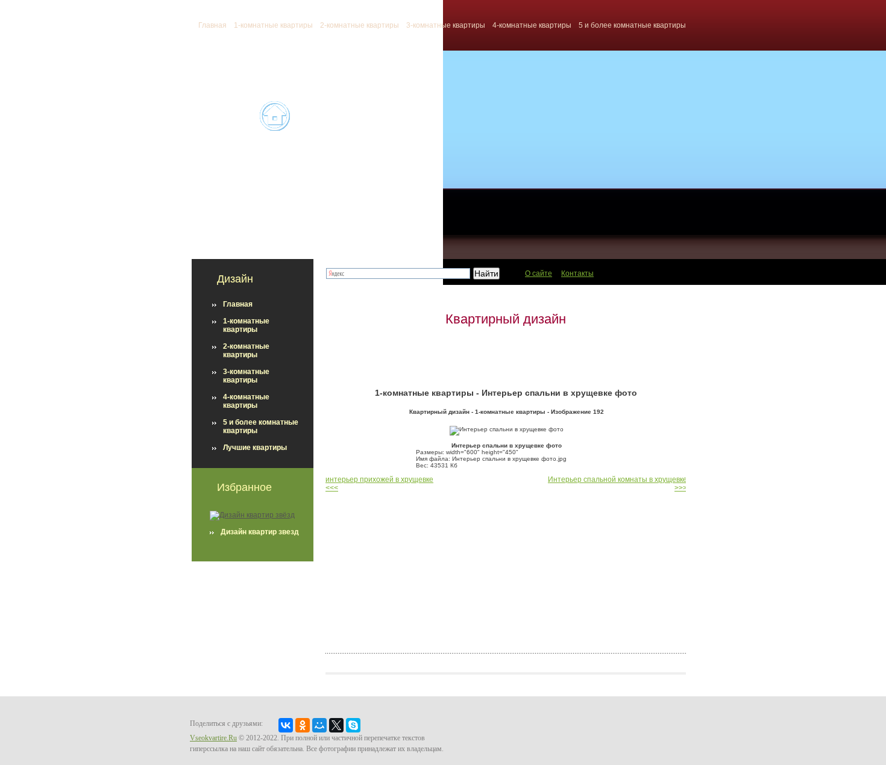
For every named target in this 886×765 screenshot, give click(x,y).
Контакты (577, 273)
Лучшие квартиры (255, 447)
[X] (336, 725)
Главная (238, 304)
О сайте (538, 273)
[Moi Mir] (319, 725)
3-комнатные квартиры (445, 25)
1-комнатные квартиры (273, 25)
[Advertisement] (506, 357)
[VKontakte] (285, 725)
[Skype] (353, 725)
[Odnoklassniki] (302, 725)
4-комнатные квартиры (531, 25)
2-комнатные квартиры (359, 25)
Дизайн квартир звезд (260, 532)
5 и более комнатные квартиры (632, 25)
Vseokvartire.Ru (213, 738)
